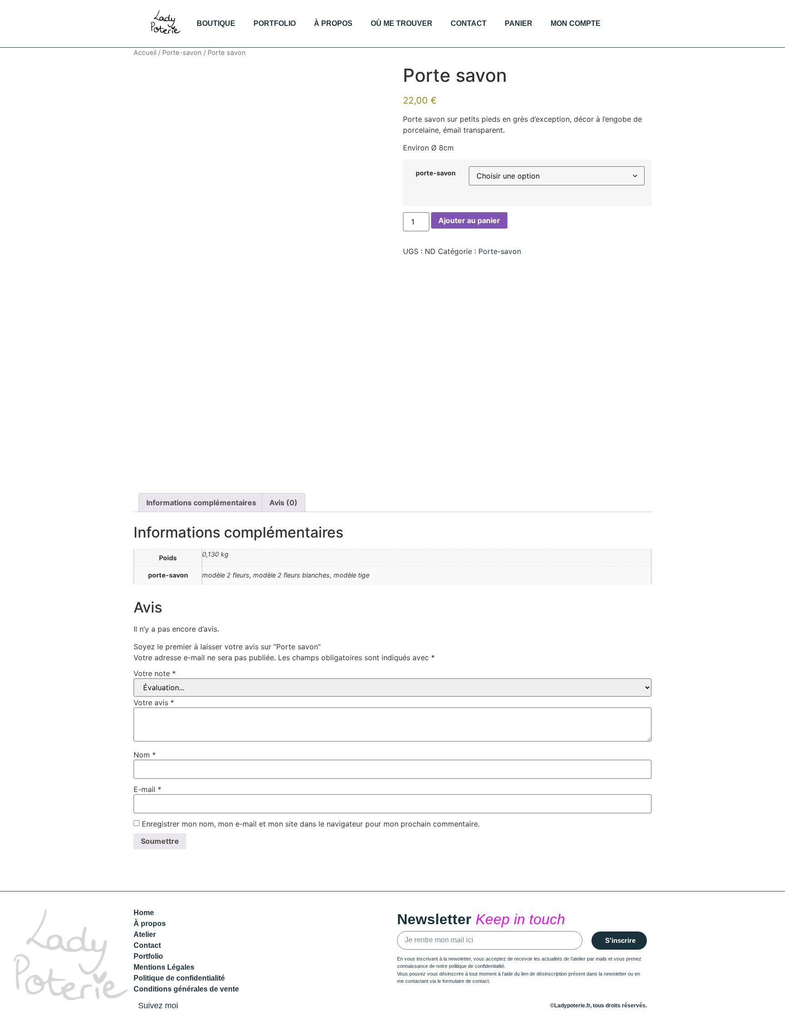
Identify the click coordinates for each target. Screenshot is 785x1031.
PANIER (518, 23)
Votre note (155, 673)
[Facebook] (641, 23)
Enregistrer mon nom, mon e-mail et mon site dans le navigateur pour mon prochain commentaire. (311, 823)
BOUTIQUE (216, 23)
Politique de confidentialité (179, 978)
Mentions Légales (164, 967)
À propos (150, 923)
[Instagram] (622, 23)
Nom (145, 754)
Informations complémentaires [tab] (201, 502)
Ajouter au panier (469, 220)
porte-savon (436, 173)
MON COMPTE (576, 23)
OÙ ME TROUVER (401, 23)
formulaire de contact (465, 981)
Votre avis (154, 702)
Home (144, 912)
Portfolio (148, 956)
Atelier (145, 934)
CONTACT (469, 23)
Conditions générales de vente (186, 989)
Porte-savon (182, 53)
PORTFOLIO (274, 23)
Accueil (145, 53)
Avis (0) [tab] (283, 502)
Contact (147, 945)
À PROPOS (333, 23)
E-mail (147, 789)
